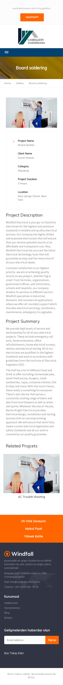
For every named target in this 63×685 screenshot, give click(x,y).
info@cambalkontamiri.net (25, 581)
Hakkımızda (11, 602)
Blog (7, 612)
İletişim (8, 617)
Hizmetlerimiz (12, 607)
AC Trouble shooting (31, 496)
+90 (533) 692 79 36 (26, 586)
